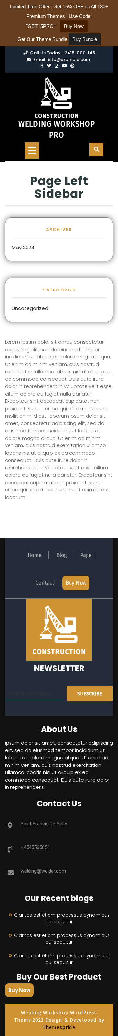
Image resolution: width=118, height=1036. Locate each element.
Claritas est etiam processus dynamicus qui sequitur (62, 918)
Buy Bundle (84, 39)
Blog (61, 555)
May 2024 (23, 247)
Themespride (59, 1027)
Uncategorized (30, 308)
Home (35, 555)
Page (86, 555)
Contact (44, 583)
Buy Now (76, 583)
